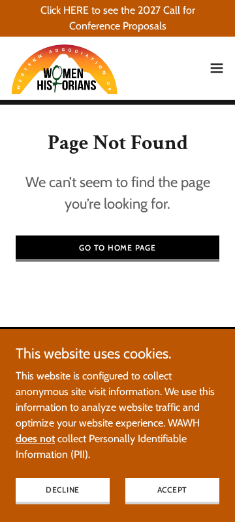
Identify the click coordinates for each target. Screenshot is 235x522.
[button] (217, 68)
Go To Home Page (117, 247)
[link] (64, 68)
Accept (172, 490)
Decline (63, 490)
